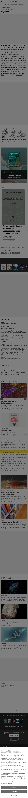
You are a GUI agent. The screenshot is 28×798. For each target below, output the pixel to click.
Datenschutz (16, 770)
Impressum (21, 770)
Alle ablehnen (14, 791)
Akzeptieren (14, 787)
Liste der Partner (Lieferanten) (6, 783)
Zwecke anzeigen (14, 795)
